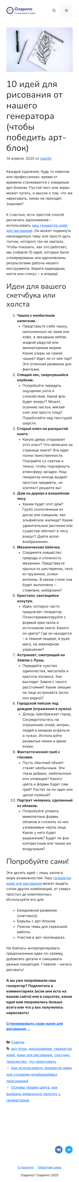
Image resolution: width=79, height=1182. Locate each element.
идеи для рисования (34, 1055)
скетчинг (62, 1055)
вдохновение (40, 1049)
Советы (17, 1042)
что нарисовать (42, 1061)
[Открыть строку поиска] (54, 10)
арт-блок (19, 1049)
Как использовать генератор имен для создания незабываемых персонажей (39, 1074)
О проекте (25, 1167)
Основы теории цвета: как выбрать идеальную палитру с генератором (33, 1093)
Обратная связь (50, 1167)
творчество (16, 1061)
